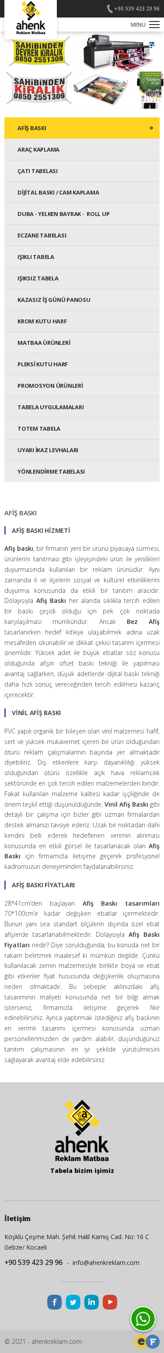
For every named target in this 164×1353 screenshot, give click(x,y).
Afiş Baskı (31, 128)
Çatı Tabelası (37, 171)
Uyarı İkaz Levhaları (47, 450)
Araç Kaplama (38, 149)
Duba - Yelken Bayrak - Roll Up (63, 214)
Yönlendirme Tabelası (51, 471)
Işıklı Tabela (35, 257)
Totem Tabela (38, 428)
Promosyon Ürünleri (50, 386)
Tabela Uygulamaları (50, 407)
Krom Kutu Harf (42, 321)
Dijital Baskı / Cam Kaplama (58, 192)
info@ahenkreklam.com (106, 1262)
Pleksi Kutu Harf (42, 364)
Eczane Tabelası (41, 235)
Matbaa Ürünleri (43, 343)
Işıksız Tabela (38, 278)
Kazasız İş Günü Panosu (54, 300)
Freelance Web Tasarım (141, 1342)
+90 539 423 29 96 (137, 8)
